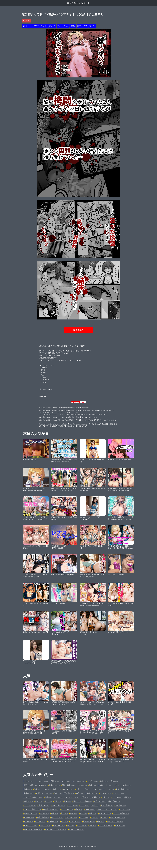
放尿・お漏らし (117, 817)
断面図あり (89, 821)
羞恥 (84, 797)
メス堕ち (75, 821)
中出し (73, 26)
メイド (84, 817)
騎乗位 (28, 793)
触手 (54, 813)
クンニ (84, 805)
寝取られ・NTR (76, 829)
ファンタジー (72, 797)
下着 (57, 801)
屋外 (64, 821)
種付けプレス (30, 813)
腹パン (79, 26)
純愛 (100, 821)
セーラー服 (67, 809)
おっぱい (44, 26)
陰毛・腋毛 (43, 817)
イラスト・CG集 (122, 785)
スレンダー (105, 813)
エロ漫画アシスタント (78, 3)
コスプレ (73, 805)
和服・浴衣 (58, 825)
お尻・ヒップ (83, 789)
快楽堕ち (91, 793)
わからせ (40, 821)
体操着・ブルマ (50, 809)
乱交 (48, 801)
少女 (105, 797)
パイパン (117, 797)
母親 (92, 825)
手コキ (44, 813)
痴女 (64, 813)
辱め (85, 26)
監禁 (38, 801)
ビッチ (109, 789)
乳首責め (29, 817)
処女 (93, 785)
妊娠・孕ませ (123, 789)
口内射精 (90, 809)
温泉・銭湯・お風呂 (33, 829)
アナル (82, 785)
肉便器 (95, 797)
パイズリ (92, 781)
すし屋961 (26, 20)
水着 (48, 797)
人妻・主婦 (105, 785)
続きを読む (78, 330)
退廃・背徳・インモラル (55, 829)
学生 (57, 789)
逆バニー (92, 26)
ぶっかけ (78, 781)
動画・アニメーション (107, 809)
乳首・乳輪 (107, 805)
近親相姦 (53, 821)
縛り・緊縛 (114, 801)
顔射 (94, 805)
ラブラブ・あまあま (33, 797)
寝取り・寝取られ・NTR (35, 785)
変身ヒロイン (30, 825)
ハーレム (125, 809)
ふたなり (82, 825)
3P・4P (68, 789)
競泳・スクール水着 (82, 801)
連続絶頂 (120, 805)
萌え (58, 793)
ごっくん (52, 26)
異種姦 (28, 821)
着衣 (80, 793)
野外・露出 (68, 785)
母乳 (94, 817)
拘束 (28, 789)
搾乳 (92, 813)
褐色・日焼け (58, 805)
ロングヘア (57, 817)
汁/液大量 (43, 805)
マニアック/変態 (121, 813)
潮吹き (28, 801)
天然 (83, 813)
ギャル (58, 797)
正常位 (69, 793)
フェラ (59, 26)
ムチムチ (105, 793)
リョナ (66, 26)
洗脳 (73, 813)
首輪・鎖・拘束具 (115, 821)
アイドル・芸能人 (32, 809)
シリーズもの (105, 825)
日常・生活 (71, 817)
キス (104, 817)
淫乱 (78, 809)
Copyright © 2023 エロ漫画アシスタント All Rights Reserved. (78, 846)
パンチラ (45, 825)
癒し (70, 825)
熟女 (38, 789)
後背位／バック (43, 793)
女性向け (120, 825)
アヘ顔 (97, 789)
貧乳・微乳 (100, 801)
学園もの (54, 785)
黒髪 (127, 797)
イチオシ (26, 26)
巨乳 (55, 781)
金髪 (67, 801)
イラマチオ (35, 26)
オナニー (118, 793)
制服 (104, 781)
